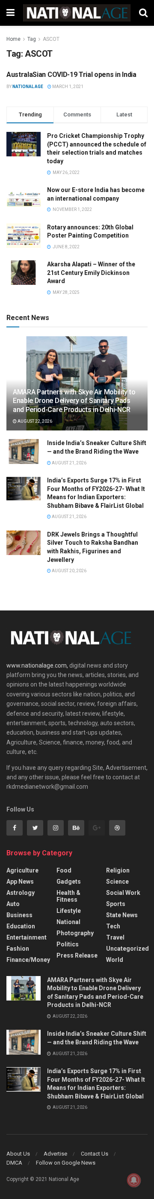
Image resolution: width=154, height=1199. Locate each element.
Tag (31, 39)
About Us (18, 1153)
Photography (75, 933)
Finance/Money (28, 959)
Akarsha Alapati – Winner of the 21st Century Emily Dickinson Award (91, 272)
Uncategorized (127, 948)
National (68, 921)
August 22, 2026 (34, 421)
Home (13, 39)
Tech (113, 926)
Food (63, 870)
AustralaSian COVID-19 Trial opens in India (71, 74)
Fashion (17, 948)
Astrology (20, 892)
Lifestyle (68, 910)
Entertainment (26, 937)
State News (122, 915)
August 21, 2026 (68, 463)
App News (20, 881)
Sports (115, 903)
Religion (118, 870)
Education (20, 926)
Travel (115, 937)
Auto (13, 903)
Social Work (123, 892)
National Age (27, 86)
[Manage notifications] (134, 1180)
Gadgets (68, 881)
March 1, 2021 (67, 86)
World (114, 959)
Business (19, 915)
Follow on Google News (65, 1162)
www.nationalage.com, (37, 665)
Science (117, 881)
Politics (67, 944)
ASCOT (51, 39)
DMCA (14, 1162)
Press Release (77, 955)
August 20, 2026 (68, 570)
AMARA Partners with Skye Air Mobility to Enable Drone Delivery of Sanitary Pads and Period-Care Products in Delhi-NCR (74, 401)
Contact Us (94, 1153)
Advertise (55, 1153)
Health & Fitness (68, 896)
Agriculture (22, 870)
